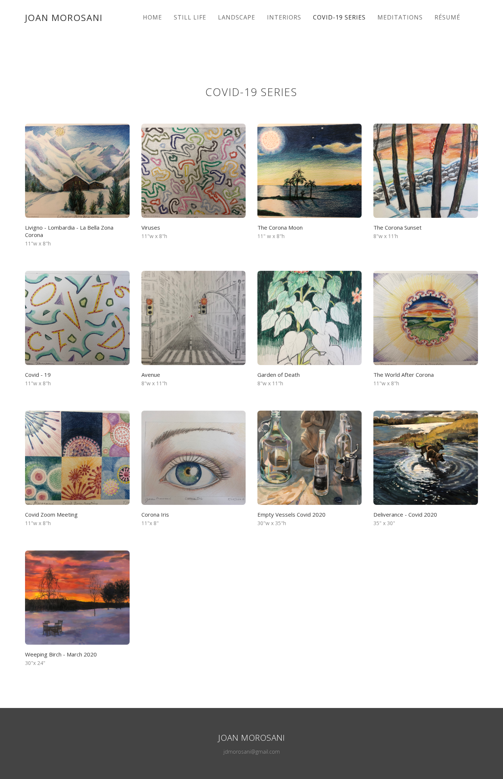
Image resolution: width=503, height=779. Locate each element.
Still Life (190, 17)
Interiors (284, 17)
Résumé (447, 17)
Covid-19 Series (339, 17)
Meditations (400, 17)
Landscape (236, 17)
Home (152, 17)
